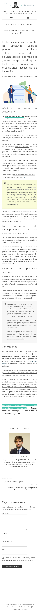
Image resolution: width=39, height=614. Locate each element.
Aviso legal (14, 607)
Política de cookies (25, 607)
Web (3, 549)
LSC (24, 177)
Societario (14, 30)
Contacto (24, 609)
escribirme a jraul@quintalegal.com (19, 412)
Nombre (4, 533)
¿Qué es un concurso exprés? (12, 482)
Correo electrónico (8, 541)
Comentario (6, 513)
